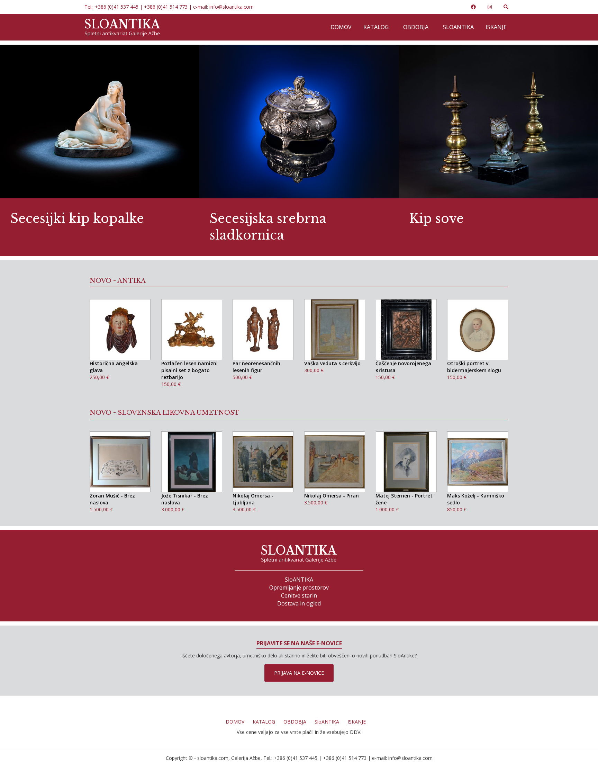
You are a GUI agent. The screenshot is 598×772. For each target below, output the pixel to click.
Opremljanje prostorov (299, 587)
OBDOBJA (294, 721)
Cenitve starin (299, 595)
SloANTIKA (299, 579)
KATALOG (264, 721)
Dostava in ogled (299, 603)
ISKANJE (356, 721)
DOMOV (235, 721)
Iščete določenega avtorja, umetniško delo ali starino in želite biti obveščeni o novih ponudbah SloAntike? (299, 655)
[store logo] (122, 27)
